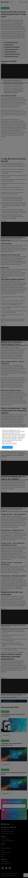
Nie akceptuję (6, 443)
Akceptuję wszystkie (7, 447)
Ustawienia (13, 443)
